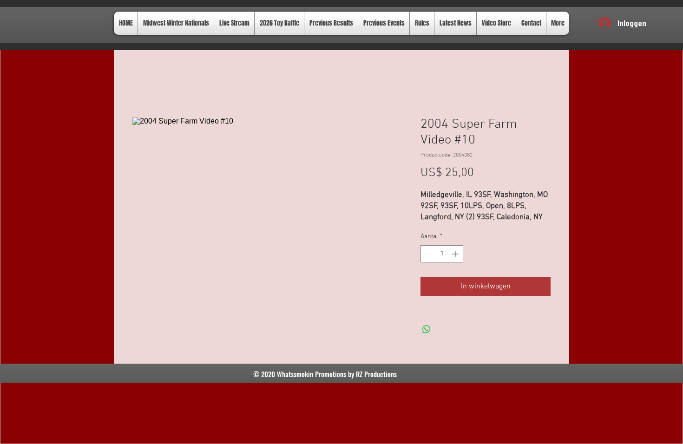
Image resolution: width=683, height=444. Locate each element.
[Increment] (456, 254)
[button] (595, 19)
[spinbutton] (441, 254)
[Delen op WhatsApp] (426, 329)
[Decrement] (427, 254)
